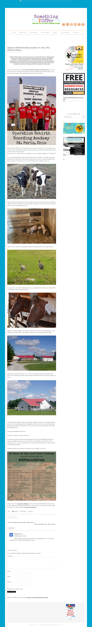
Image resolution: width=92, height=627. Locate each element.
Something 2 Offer (20, 15)
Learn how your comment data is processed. (37, 597)
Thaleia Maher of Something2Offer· (49, 624)
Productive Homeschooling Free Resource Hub (73, 98)
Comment (10, 556)
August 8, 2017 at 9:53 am (20, 535)
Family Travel (14, 516)
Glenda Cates (17, 533)
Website (9, 582)
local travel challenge (23, 503)
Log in (61, 624)
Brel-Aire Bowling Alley (31, 507)
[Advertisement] (46, 39)
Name (9, 571)
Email (9, 576)
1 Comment (19, 52)
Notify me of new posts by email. (15, 589)
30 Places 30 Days (15, 517)
